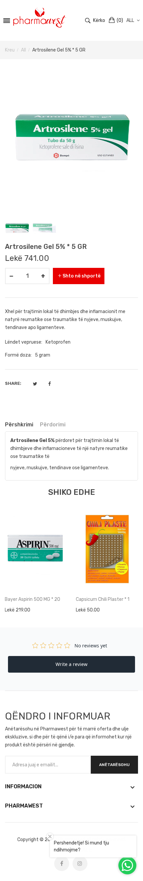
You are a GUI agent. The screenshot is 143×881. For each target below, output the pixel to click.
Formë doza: (18, 355)
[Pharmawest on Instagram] (79, 863)
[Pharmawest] (39, 18)
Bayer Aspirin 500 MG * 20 (32, 599)
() (120, 20)
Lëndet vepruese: (23, 342)
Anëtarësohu (114, 764)
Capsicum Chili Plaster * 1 (102, 599)
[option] (17, 228)
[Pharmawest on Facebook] (61, 863)
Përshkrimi (19, 424)
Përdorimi (53, 424)
